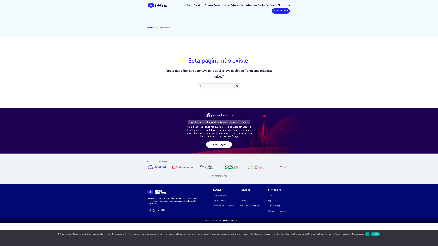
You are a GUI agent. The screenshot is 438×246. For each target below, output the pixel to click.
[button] (228, 5)
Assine (243, 201)
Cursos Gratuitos (194, 5)
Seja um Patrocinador (276, 206)
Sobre (273, 5)
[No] (435, 238)
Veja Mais (375, 234)
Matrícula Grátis (281, 11)
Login (287, 5)
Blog (280, 5)
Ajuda (242, 196)
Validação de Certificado (257, 5)
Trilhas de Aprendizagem (216, 5)
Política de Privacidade (277, 211)
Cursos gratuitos (219, 201)
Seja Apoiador (237, 5)
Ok (367, 234)
